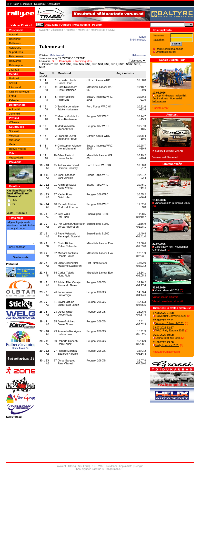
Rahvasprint (16, 65)
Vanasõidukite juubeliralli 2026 (172, 202)
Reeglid (138, 466)
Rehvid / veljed (17, 148)
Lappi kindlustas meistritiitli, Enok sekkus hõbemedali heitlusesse (169, 98)
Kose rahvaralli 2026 (167, 290)
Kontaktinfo (53, 3)
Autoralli (13, 34)
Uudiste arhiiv (160, 107)
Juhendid (14, 113)
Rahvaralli (15, 60)
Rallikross (15, 43)
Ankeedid (14, 109)
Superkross (16, 52)
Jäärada (14, 69)
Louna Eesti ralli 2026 (167, 337)
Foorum (97, 24)
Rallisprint (14, 38)
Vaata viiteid (16, 157)
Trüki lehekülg (138, 39)
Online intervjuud (19, 91)
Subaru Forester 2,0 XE (169, 150)
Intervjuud (15, 87)
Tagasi (142, 36)
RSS (93, 466)
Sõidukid (14, 131)
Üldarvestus (139, 55)
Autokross (15, 47)
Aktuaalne (51, 24)
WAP (101, 466)
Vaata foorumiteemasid (166, 351)
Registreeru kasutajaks (169, 48)
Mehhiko (83, 29)
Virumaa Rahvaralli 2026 (169, 323)
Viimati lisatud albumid (165, 297)
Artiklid (13, 82)
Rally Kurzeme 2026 (167, 345)
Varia (12, 144)
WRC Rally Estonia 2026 (169, 330)
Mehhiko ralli (98, 29)
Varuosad (14, 139)
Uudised (65, 24)
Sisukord (26, 3)
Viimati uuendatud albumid (167, 301)
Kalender (14, 100)
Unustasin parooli (166, 51)
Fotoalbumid (81, 24)
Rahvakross (16, 56)
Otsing (15, 3)
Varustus (14, 135)
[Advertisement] (100, 506)
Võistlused (57, 29)
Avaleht (43, 29)
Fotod (12, 96)
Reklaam (39, 3)
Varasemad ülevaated (165, 157)
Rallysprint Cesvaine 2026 (170, 315)
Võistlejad (14, 122)
